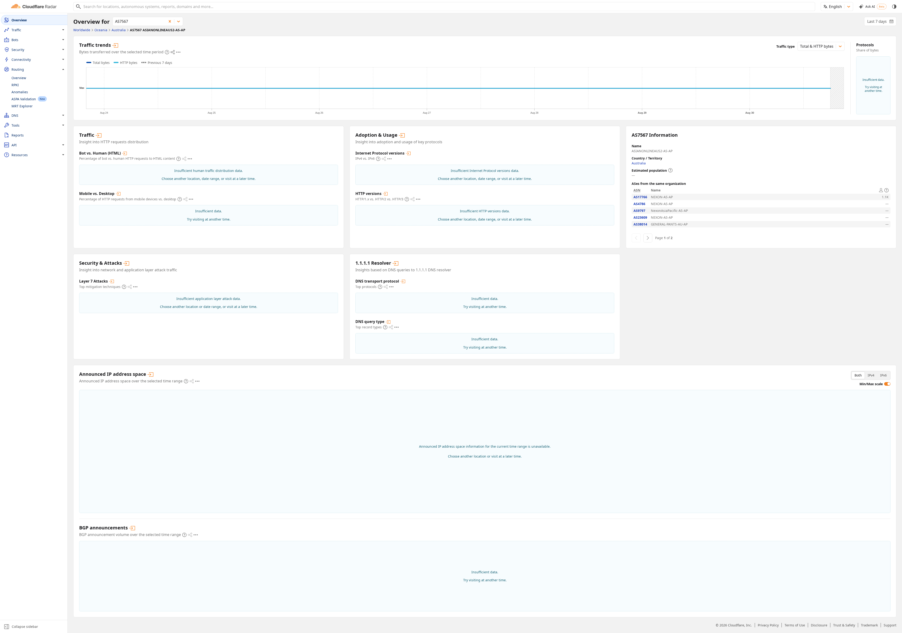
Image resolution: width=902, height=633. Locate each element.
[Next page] (647, 237)
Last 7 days (881, 22)
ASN (637, 190)
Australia (639, 163)
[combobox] (447, 6)
